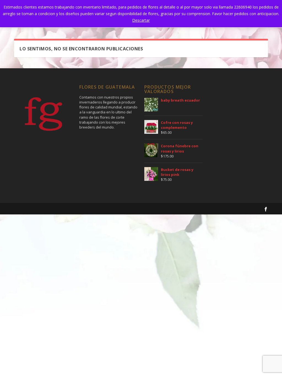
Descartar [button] (141, 20)
